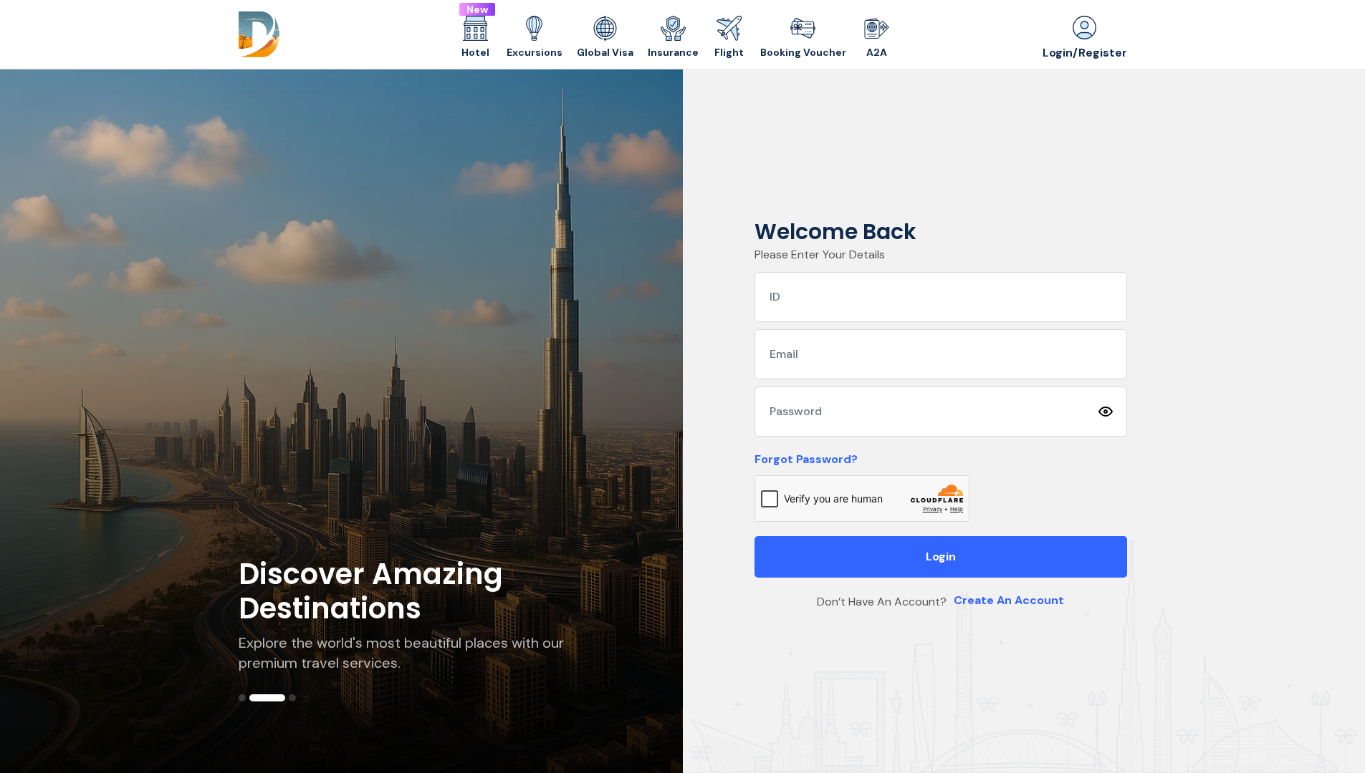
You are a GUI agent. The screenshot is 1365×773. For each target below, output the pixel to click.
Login (941, 556)
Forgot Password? (806, 459)
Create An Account (1009, 600)
